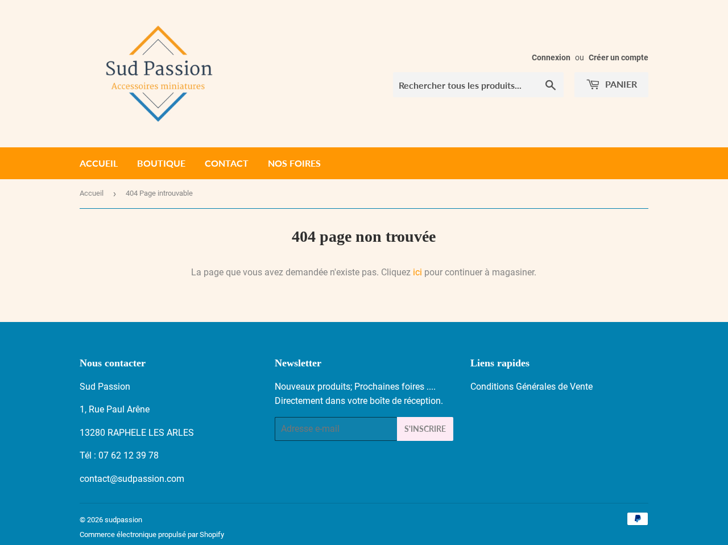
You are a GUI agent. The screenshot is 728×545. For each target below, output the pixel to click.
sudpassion (123, 519)
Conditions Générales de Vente (531, 386)
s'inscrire (425, 428)
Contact (227, 163)
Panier (620, 84)
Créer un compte (618, 57)
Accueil (99, 163)
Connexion (551, 57)
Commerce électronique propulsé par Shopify (152, 534)
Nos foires (294, 163)
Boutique (161, 163)
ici (417, 272)
